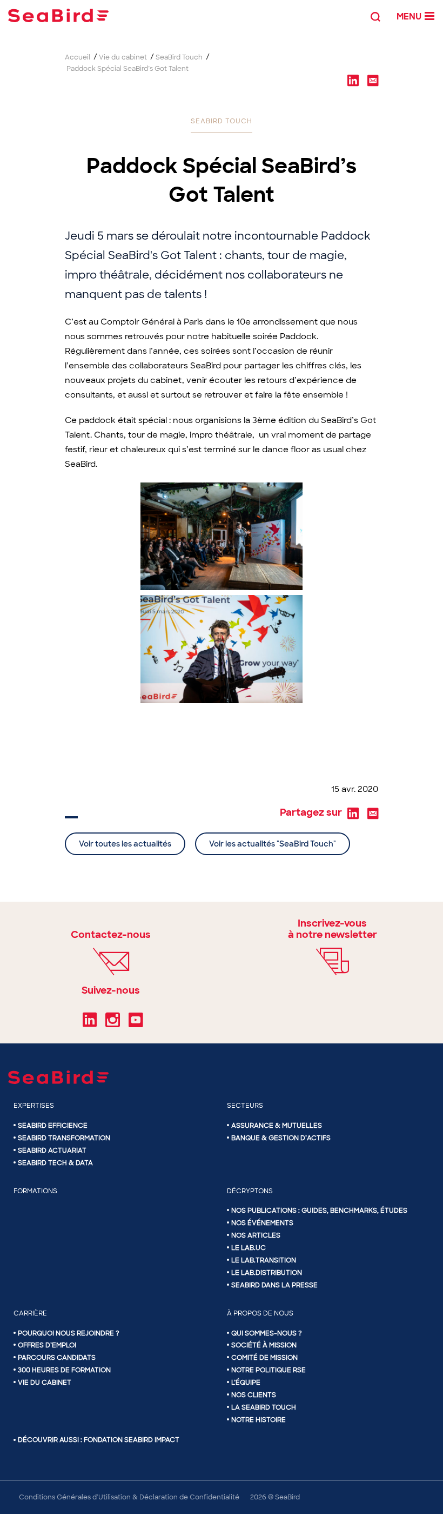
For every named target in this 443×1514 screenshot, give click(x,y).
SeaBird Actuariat (52, 1150)
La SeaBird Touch (263, 1407)
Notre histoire (258, 1420)
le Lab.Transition (263, 1260)
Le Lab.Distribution (266, 1272)
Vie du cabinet (44, 1382)
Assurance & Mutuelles (276, 1125)
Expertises (34, 1105)
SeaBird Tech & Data (55, 1163)
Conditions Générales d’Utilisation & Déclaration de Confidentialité (129, 1497)
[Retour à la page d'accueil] (58, 15)
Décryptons (250, 1191)
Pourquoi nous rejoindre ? (68, 1333)
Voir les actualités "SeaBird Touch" (272, 844)
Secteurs (245, 1105)
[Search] (375, 15)
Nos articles (255, 1235)
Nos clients (253, 1395)
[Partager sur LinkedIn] (352, 80)
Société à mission (264, 1345)
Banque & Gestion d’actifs (281, 1138)
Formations (35, 1191)
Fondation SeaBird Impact (131, 1440)
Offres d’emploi (47, 1345)
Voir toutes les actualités (125, 844)
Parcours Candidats (57, 1357)
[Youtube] (136, 1023)
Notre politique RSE (268, 1370)
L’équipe (245, 1382)
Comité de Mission (264, 1357)
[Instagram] (112, 1023)
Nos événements (262, 1223)
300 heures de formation (64, 1370)
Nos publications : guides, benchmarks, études (319, 1210)
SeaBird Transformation (64, 1138)
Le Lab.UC (248, 1248)
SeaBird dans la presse (274, 1285)
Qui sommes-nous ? (266, 1333)
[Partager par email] (372, 80)
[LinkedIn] (90, 1023)
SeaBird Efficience (53, 1125)
